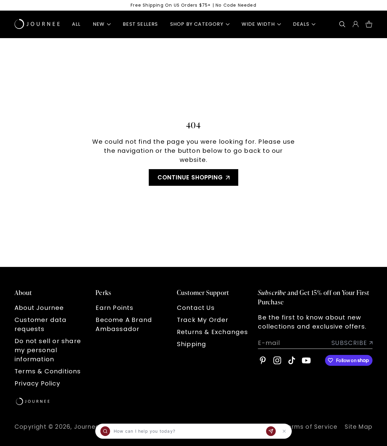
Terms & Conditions (48, 371)
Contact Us (196, 307)
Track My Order (203, 320)
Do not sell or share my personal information (48, 350)
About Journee (39, 307)
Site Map (358, 427)
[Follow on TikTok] (292, 360)
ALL (76, 24)
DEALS (301, 24)
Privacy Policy (37, 383)
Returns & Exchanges (212, 332)
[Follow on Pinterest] (263, 360)
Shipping (192, 344)
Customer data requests (41, 324)
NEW (99, 24)
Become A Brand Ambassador (124, 324)
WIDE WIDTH (258, 24)
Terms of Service (310, 427)
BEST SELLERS (140, 24)
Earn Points (114, 307)
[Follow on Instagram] (277, 360)
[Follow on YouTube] (306, 360)
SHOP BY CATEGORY (196, 24)
